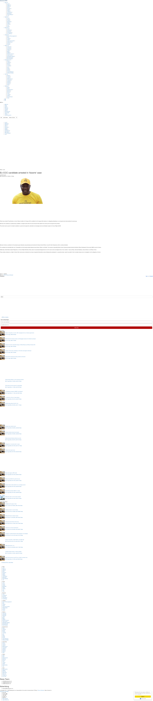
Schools (8, 24)
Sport (8, 88)
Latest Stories (7, 115)
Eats (8, 37)
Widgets (3, 670)
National (8, 6)
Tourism (8, 94)
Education (9, 8)
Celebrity (9, 62)
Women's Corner (10, 53)
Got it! (142, 696)
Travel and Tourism (10, 40)
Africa (8, 7)
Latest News (5, 117)
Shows (8, 69)
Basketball (9, 21)
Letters (8, 50)
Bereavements (10, 57)
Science (8, 83)
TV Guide (9, 65)
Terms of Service (41, 690)
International (9, 12)
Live (8, 15)
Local (8, 3)
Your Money (9, 33)
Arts (8, 67)
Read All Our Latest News (8, 562)
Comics (8, 43)
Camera (8, 76)
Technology (7, 112)
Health (8, 9)
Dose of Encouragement (11, 36)
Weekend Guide (10, 72)
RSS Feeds (4, 672)
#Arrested (11, 275)
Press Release (10, 14)
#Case (7, 275)
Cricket (8, 20)
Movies (8, 63)
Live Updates (5, 317)
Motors (8, 75)
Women (8, 92)
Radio (8, 68)
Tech (6, 74)
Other (8, 26)
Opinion (6, 45)
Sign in (147, 276)
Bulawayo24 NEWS (3, 0)
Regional (9, 5)
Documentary (9, 96)
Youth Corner (9, 55)
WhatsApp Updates (10, 56)
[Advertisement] (76, 144)
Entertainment (7, 59)
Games (8, 64)
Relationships (9, 42)
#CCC (5, 275)
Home (7, 104)
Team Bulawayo (10, 71)
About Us (4, 673)
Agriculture (9, 13)
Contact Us (4, 675)
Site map (4, 671)
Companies (9, 30)
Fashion (8, 38)
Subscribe (76, 327)
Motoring (9, 90)
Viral (8, 98)
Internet (8, 77)
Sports (6, 17)
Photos (8, 44)
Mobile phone (9, 78)
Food (8, 93)
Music (8, 61)
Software (9, 81)
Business (6, 27)
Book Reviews (9, 58)
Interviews (9, 47)
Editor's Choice (12, 117)
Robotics (8, 82)
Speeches (9, 49)
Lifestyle (6, 34)
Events (8, 70)
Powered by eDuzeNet (4, 691)
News (6, 2)
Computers (9, 80)
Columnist (9, 46)
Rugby (8, 22)
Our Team (4, 676)
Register (151, 276)
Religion (8, 11)
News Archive (5, 669)
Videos (6, 86)
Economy (9, 31)
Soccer (8, 19)
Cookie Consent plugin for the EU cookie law (143, 698)
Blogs (8, 51)
